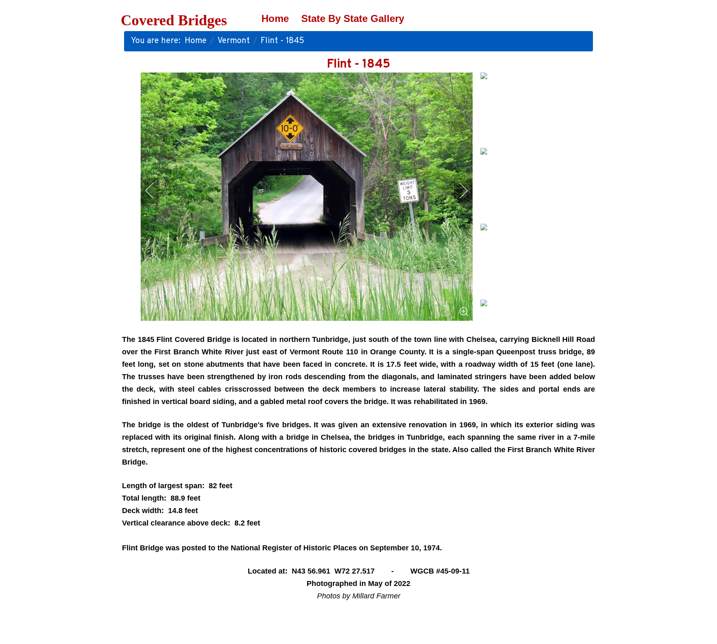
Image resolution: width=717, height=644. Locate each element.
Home (275, 18)
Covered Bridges (174, 20)
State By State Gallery (352, 18)
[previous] (155, 190)
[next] (458, 190)
